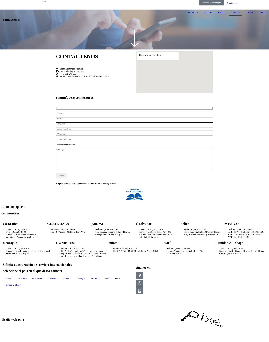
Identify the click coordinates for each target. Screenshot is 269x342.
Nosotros (208, 12)
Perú (107, 278)
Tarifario (249, 12)
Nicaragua (80, 278)
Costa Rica (22, 278)
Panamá (66, 278)
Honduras (95, 278)
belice (117, 278)
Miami (8, 278)
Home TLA (193, 12)
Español (230, 3)
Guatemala (37, 278)
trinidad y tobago (13, 285)
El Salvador (52, 278)
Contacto (236, 12)
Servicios (222, 12)
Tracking (262, 12)
